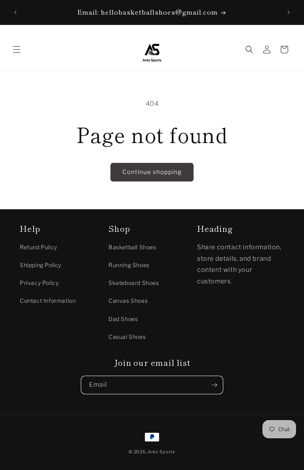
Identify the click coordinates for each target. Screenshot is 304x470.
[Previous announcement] (15, 12)
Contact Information (48, 300)
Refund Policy (38, 247)
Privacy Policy (39, 282)
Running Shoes (129, 265)
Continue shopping (152, 172)
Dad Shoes (123, 318)
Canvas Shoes (128, 300)
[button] (16, 49)
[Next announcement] (288, 12)
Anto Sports (161, 452)
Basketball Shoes (132, 247)
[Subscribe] (214, 385)
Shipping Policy (40, 265)
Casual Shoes (127, 336)
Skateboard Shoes (133, 282)
